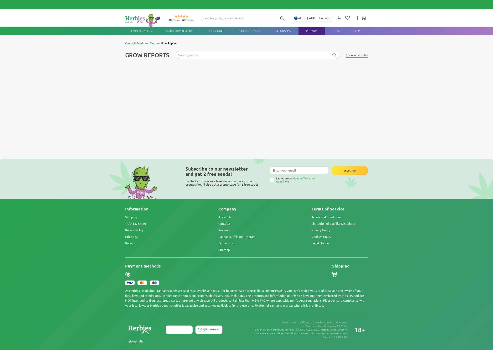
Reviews (224, 230)
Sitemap (224, 250)
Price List (131, 236)
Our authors (226, 243)
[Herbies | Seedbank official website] (143, 20)
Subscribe (350, 170)
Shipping (131, 217)
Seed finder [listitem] (216, 31)
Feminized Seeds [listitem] (141, 31)
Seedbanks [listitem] (283, 31)
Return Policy (134, 230)
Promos (130, 243)
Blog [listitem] (336, 31)
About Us (224, 217)
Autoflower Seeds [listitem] (179, 31)
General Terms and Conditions (295, 180)
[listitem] (340, 18)
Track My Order (135, 223)
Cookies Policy (321, 236)
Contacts (224, 223)
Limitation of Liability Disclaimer (333, 223)
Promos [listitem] (312, 31)
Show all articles (357, 55)
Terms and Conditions (326, 217)
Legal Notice (320, 243)
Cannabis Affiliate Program (237, 236)
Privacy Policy (321, 230)
